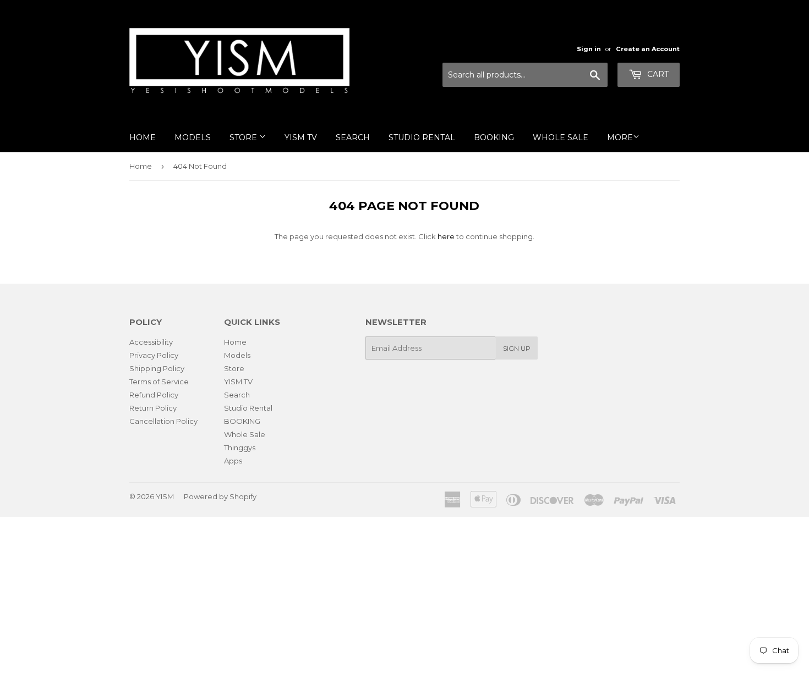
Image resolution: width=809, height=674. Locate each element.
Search (353, 137)
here (446, 236)
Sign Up (517, 348)
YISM (165, 496)
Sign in (589, 49)
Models (192, 137)
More (620, 137)
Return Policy (153, 408)
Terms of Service (159, 381)
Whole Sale (560, 137)
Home (142, 137)
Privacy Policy (153, 355)
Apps (233, 460)
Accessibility (151, 342)
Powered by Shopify (220, 496)
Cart (657, 74)
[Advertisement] (330, 594)
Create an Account (648, 49)
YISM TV (301, 137)
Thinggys (239, 447)
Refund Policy (153, 394)
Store (244, 137)
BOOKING (494, 137)
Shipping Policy (156, 368)
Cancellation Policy (163, 421)
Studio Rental (422, 137)
